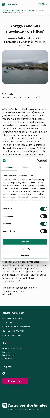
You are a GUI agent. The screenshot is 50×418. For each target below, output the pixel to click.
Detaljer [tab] (25, 167)
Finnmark (12, 4)
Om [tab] (40, 167)
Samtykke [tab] (9, 167)
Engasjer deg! (15, 381)
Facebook (3, 373)
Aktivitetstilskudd (9, 358)
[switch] (43, 216)
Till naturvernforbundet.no (13, 10)
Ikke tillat (25, 256)
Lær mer (5, 352)
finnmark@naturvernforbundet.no (16, 327)
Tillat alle (25, 242)
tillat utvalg (25, 249)
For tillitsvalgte (8, 355)
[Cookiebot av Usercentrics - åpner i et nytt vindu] (36, 160)
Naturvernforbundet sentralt (13, 349)
